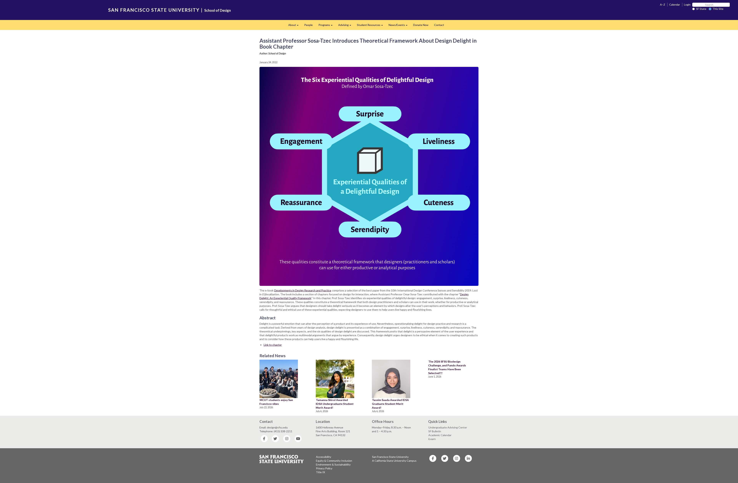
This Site (718, 8)
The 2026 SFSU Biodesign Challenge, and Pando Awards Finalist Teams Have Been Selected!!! (447, 367)
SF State (701, 8)
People (308, 25)
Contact (439, 25)
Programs (326, 26)
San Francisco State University (390, 456)
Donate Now (420, 25)
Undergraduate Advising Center (447, 427)
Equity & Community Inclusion (334, 460)
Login (687, 4)
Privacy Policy (324, 468)
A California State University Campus (394, 460)
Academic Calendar (439, 435)
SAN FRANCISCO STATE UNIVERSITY (153, 10)
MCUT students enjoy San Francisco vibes (276, 401)
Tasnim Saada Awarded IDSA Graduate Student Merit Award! (390, 403)
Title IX (320, 472)
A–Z (662, 4)
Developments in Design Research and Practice (302, 290)
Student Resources (371, 26)
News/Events (399, 26)
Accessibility (323, 456)
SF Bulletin (434, 431)
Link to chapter (273, 344)
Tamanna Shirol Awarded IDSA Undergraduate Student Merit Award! (335, 403)
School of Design (217, 10)
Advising (346, 26)
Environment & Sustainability (333, 464)
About (294, 26)
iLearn (432, 439)
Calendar (674, 4)
